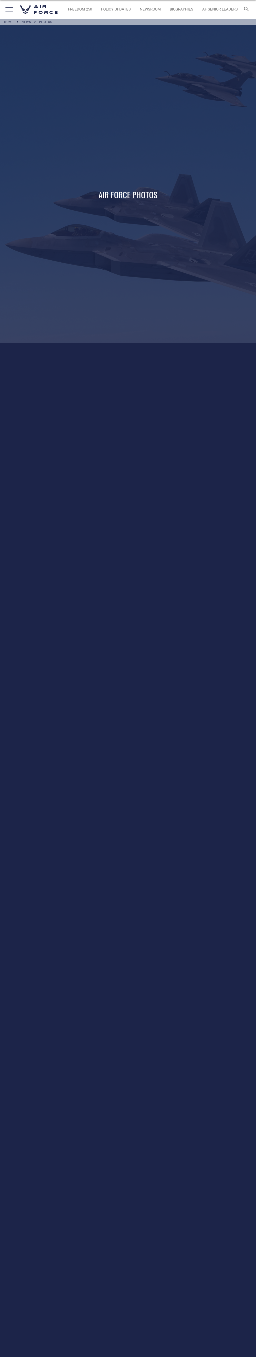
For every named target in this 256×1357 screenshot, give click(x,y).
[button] (8, 9)
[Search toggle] (247, 9)
